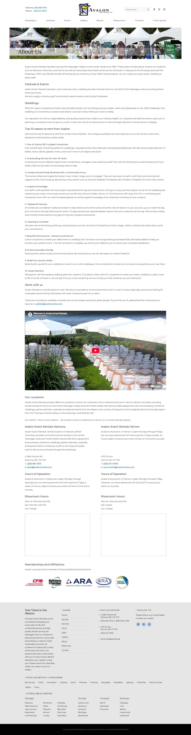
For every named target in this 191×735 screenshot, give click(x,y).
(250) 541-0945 (40, 11)
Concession (52, 682)
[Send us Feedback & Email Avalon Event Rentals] (99, 639)
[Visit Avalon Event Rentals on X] (159, 9)
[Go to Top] (187, 731)
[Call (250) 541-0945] (99, 633)
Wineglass (105, 682)
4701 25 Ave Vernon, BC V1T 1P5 (109, 628)
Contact (139, 20)
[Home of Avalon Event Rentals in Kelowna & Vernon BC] (95, 9)
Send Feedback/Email (110, 639)
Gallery (83, 20)
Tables (28, 687)
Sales (64, 633)
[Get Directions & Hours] (99, 615)
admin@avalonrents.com (49, 304)
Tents (64, 628)
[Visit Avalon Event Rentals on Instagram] (164, 9)
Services (50, 20)
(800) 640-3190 (122, 621)
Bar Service (30, 682)
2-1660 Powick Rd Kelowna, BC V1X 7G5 (110, 616)
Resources (66, 646)
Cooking (63, 682)
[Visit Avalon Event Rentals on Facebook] (154, 9)
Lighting (129, 682)
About (64, 641)
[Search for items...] (148, 9)
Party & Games (155, 682)
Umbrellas (141, 682)
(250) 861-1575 (40, 8)
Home (64, 615)
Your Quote (160, 20)
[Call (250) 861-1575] (99, 621)
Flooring (94, 682)
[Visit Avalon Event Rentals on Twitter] (143, 624)
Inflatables (118, 682)
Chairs (40, 682)
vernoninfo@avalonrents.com (118, 467)
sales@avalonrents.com (39, 467)
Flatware (83, 682)
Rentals (65, 619)
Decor (73, 682)
